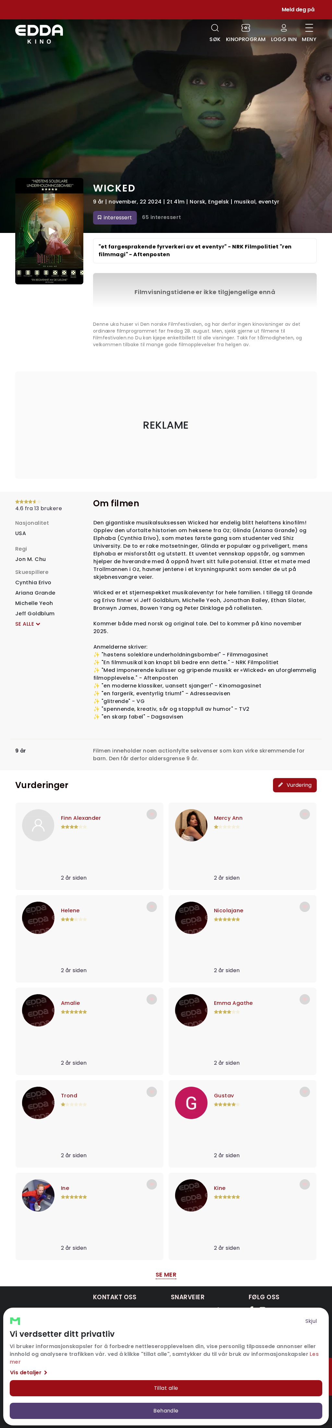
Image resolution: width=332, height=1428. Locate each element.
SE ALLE (25, 624)
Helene (70, 910)
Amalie (70, 1003)
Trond (69, 1095)
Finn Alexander (81, 818)
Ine (65, 1188)
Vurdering (298, 785)
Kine (220, 1188)
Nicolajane (228, 910)
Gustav (224, 1095)
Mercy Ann (228, 818)
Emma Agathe (233, 1003)
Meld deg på (298, 9)
